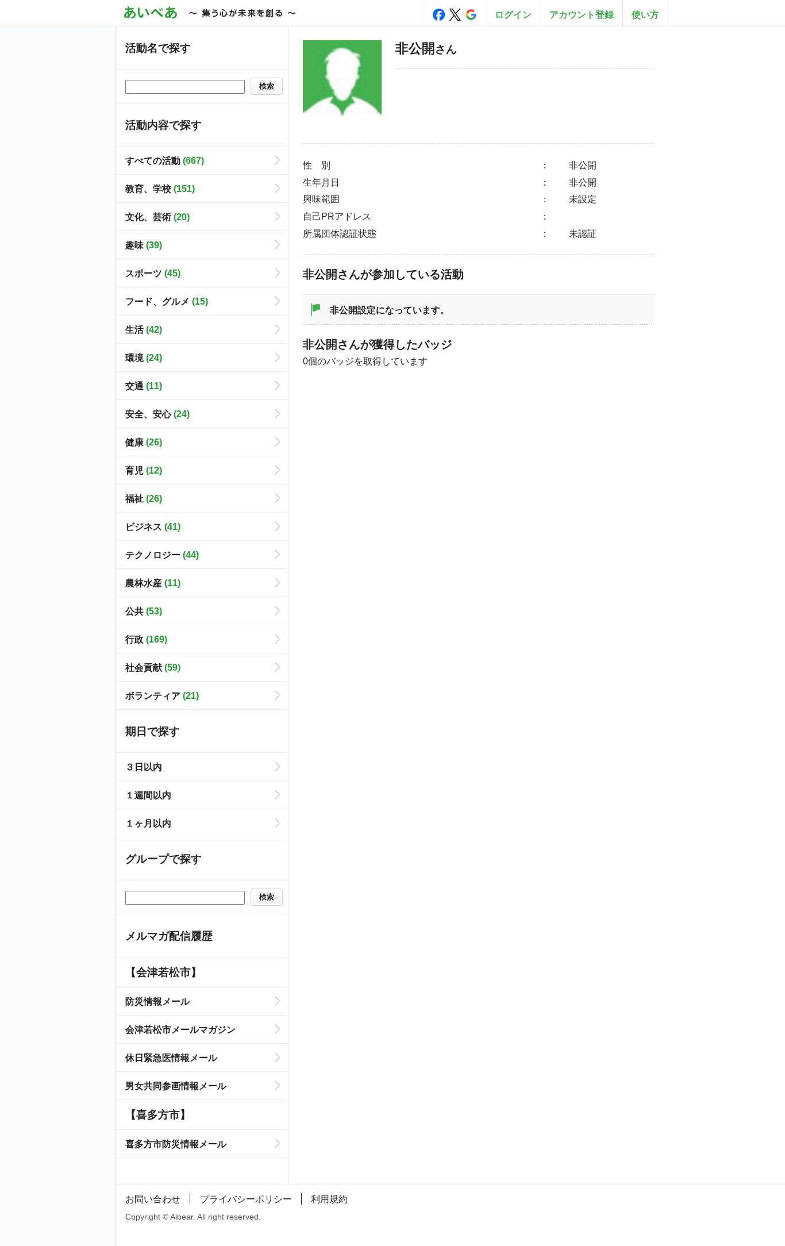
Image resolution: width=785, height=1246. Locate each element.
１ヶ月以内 (148, 823)
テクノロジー (162, 554)
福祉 (143, 498)
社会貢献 (152, 667)
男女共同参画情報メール (175, 1085)
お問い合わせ (152, 1199)
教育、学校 (160, 188)
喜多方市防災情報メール (175, 1144)
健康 (143, 442)
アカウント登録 (581, 14)
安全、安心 (157, 414)
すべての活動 (164, 160)
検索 (266, 86)
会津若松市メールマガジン (180, 1029)
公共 (143, 611)
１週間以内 (148, 795)
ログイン (513, 14)
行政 (146, 639)
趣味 (143, 245)
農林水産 (152, 583)
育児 (143, 470)
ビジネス (152, 526)
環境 (143, 357)
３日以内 (143, 767)
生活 (143, 329)
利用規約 (329, 1199)
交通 (143, 385)
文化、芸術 (157, 216)
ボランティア (162, 695)
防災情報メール (157, 1001)
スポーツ (152, 273)
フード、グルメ (166, 301)
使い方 (645, 14)
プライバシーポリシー (246, 1199)
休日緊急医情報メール (171, 1057)
